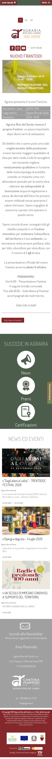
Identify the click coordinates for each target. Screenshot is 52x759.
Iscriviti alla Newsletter (26, 633)
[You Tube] (23, 48)
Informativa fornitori (26, 725)
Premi (26, 399)
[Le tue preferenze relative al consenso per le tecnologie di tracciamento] (49, 393)
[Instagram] (17, 48)
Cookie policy (28, 723)
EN (26, 20)
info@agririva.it (26, 703)
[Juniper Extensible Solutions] (37, 748)
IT (20, 20)
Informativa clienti (40, 723)
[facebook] (12, 48)
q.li (29, 253)
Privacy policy (18, 723)
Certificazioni (26, 425)
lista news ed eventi (13, 320)
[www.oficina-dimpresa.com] (40, 752)
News (26, 373)
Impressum (8, 723)
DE (31, 20)
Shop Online (8, 3)
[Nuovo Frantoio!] (26, 93)
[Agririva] (26, 41)
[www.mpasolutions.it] (24, 748)
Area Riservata (26, 646)
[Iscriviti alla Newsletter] (26, 628)
